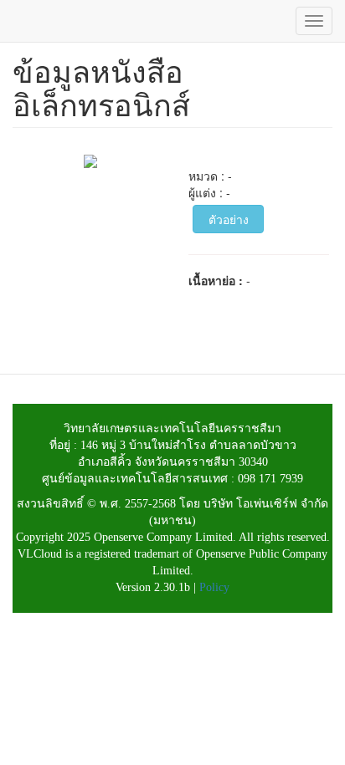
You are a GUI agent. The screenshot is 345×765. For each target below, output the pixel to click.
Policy (214, 587)
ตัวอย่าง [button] (229, 219)
